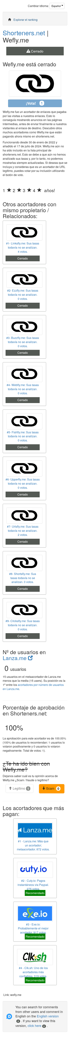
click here (36, 1025)
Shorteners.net (24, 32)
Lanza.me (15, 658)
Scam (52, 788)
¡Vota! (34, 103)
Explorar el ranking (25, 20)
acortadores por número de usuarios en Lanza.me (33, 687)
